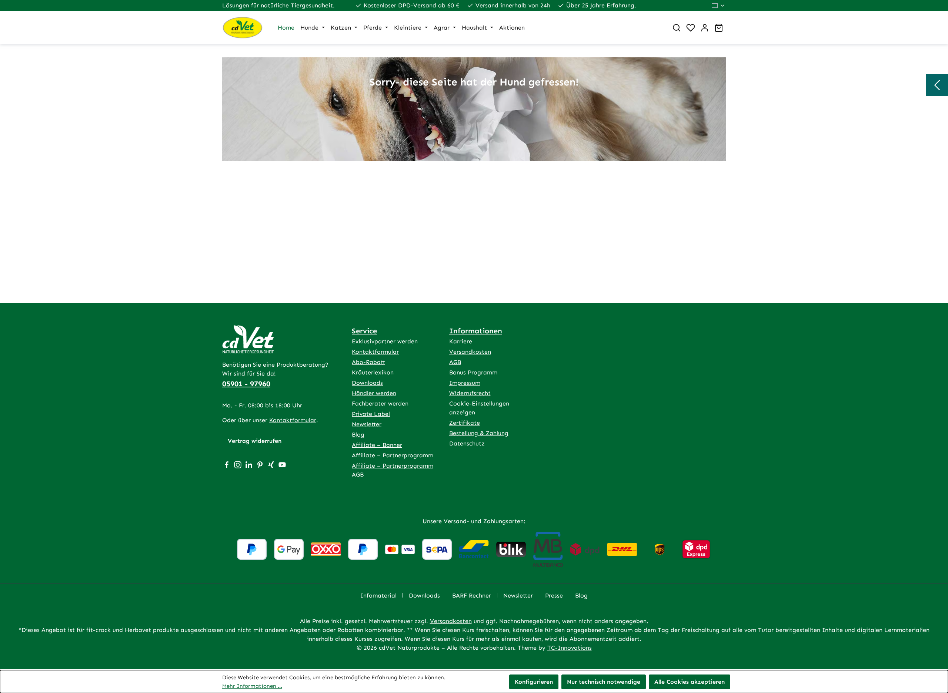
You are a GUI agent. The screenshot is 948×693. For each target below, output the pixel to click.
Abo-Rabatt (368, 362)
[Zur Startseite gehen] (242, 27)
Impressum (464, 382)
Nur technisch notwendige (603, 681)
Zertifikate (464, 422)
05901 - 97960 (246, 383)
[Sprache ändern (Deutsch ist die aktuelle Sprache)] (718, 5)
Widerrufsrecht (470, 393)
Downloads (367, 382)
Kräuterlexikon (373, 372)
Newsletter (366, 424)
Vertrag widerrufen (254, 440)
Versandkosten (470, 351)
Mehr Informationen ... (252, 686)
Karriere (460, 341)
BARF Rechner (471, 595)
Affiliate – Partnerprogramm (392, 455)
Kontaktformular (292, 420)
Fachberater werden (380, 403)
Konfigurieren (534, 681)
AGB (455, 362)
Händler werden (374, 393)
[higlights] (937, 85)
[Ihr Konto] (705, 28)
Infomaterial (378, 595)
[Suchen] (677, 28)
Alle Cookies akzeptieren (689, 681)
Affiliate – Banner (377, 444)
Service (364, 330)
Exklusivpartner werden (385, 341)
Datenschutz (467, 443)
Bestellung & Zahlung (478, 433)
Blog (358, 434)
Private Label (371, 413)
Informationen (475, 330)
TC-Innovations (569, 647)
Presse (554, 595)
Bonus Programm (473, 372)
